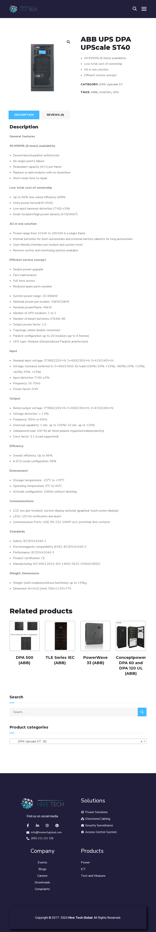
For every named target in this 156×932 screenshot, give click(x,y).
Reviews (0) (55, 115)
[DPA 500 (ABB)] (25, 636)
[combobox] (78, 741)
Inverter (105, 92)
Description (24, 115)
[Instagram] (47, 825)
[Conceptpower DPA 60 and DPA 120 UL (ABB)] (131, 636)
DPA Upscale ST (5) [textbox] (76, 741)
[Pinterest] (56, 825)
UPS (116, 92)
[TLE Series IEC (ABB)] (60, 636)
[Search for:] (78, 712)
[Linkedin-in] (37, 825)
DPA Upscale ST (111, 84)
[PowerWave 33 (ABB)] (95, 636)
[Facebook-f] (27, 825)
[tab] (24, 115)
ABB (94, 92)
